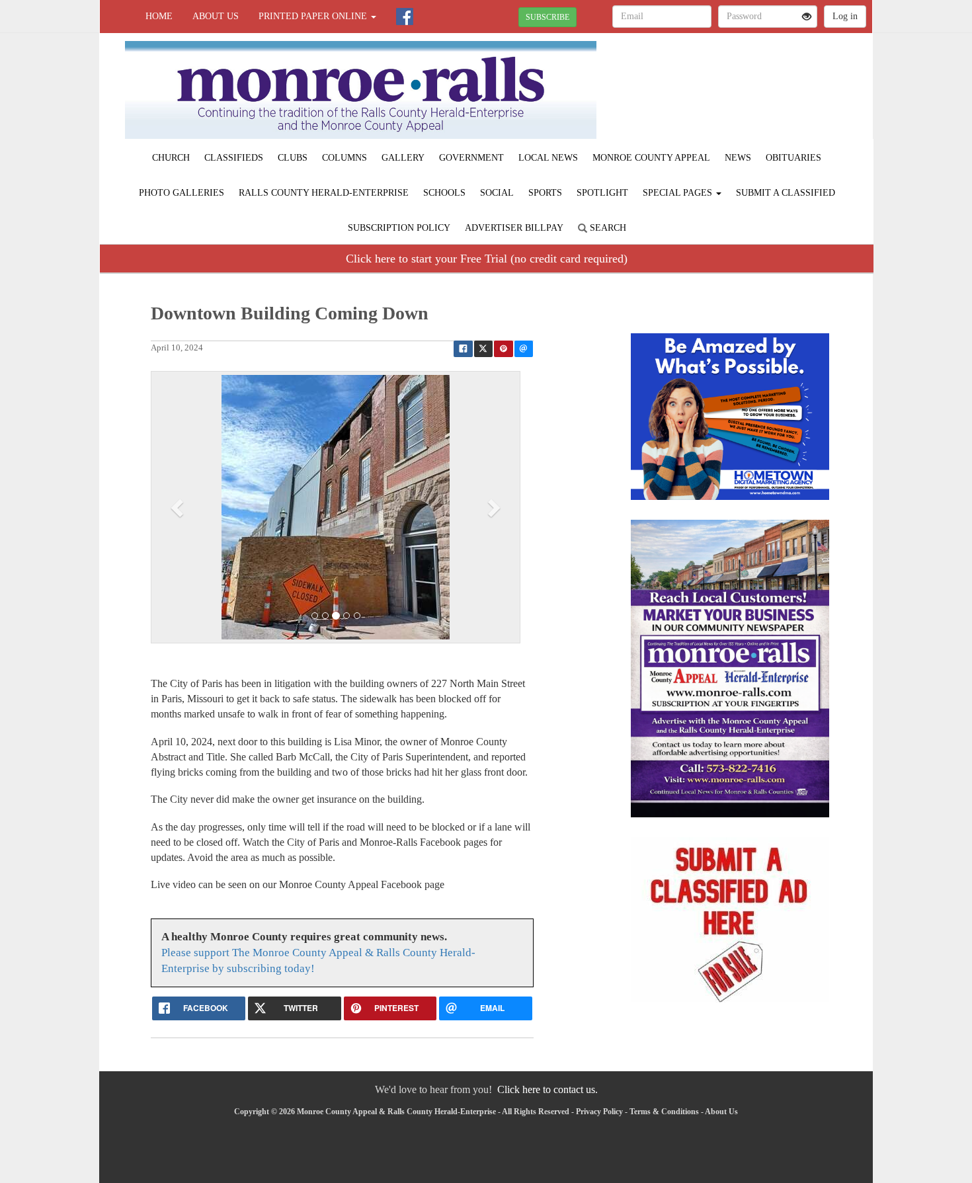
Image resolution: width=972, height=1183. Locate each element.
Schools (444, 193)
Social (497, 193)
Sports (545, 193)
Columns (344, 158)
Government (471, 158)
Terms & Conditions (664, 1111)
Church (171, 158)
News (738, 158)
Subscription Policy (399, 228)
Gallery (403, 158)
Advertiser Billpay (514, 228)
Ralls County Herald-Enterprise (324, 193)
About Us (215, 16)
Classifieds (233, 158)
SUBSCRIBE (547, 17)
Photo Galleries (181, 193)
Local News (548, 158)
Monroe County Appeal (651, 158)
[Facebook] (404, 16)
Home (159, 16)
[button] (178, 507)
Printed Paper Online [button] (314, 16)
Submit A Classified (785, 193)
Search (606, 228)
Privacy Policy (599, 1111)
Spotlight (602, 193)
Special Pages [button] (679, 193)
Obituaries (793, 158)
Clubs (292, 158)
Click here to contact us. (547, 1089)
